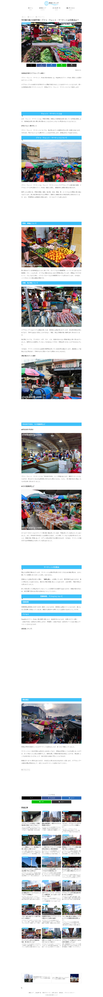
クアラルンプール (26, 769)
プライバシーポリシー (69, 992)
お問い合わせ (55, 992)
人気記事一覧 (38, 992)
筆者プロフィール (46, 992)
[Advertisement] (51, 100)
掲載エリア (31, 992)
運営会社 (61, 992)
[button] (72, 65)
